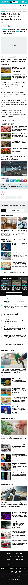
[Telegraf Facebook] (8, 572)
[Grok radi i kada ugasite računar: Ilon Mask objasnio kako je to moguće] (6, 458)
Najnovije (7, 351)
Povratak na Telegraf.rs (5, 2)
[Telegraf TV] (19, 572)
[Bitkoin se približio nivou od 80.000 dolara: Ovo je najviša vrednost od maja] (6, 382)
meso (18, 31)
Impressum (14, 576)
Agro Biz (3, 11)
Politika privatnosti (11, 579)
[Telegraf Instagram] (16, 572)
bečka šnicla (13, 197)
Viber (25, 186)
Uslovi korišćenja (22, 576)
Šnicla (2, 197)
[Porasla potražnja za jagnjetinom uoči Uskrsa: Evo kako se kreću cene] (6, 144)
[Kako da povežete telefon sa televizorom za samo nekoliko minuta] (6, 448)
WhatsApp (20, 186)
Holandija (19, 197)
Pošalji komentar (15, 210)
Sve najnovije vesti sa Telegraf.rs (14, 344)
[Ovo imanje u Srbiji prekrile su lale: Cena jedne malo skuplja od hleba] (6, 151)
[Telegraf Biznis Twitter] (12, 572)
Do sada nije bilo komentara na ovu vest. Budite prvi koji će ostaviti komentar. (13, 206)
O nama (4, 576)
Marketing (9, 576)
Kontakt (19, 579)
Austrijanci (4, 29)
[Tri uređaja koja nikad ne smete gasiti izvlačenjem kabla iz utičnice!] (14, 427)
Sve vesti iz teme (14, 272)
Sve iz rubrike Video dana (14, 294)
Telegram (3, 188)
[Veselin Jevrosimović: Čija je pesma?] (6, 247)
